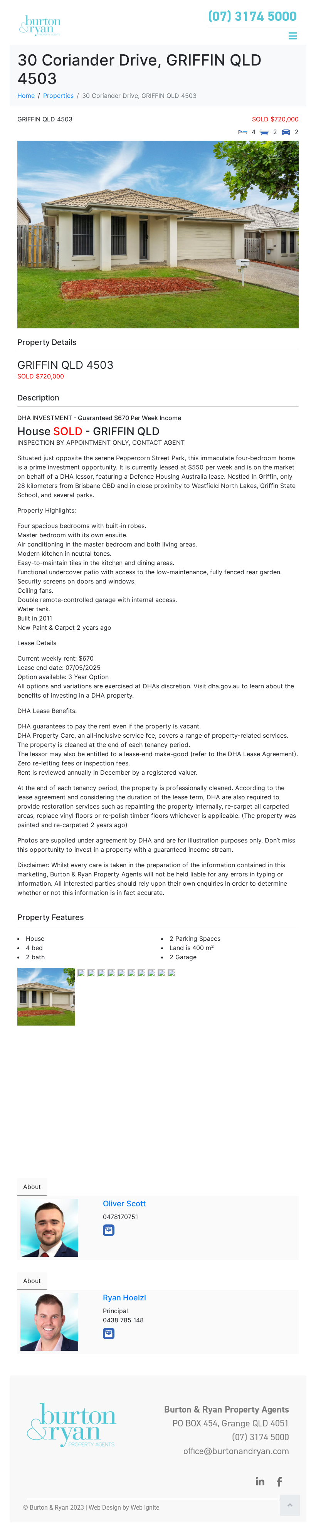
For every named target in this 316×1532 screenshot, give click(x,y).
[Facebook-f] (279, 1481)
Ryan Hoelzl (124, 1297)
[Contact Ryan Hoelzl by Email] (108, 1333)
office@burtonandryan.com (236, 1451)
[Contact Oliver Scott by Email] (108, 1230)
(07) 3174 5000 (252, 16)
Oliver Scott (124, 1203)
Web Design (105, 1507)
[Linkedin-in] (260, 1481)
